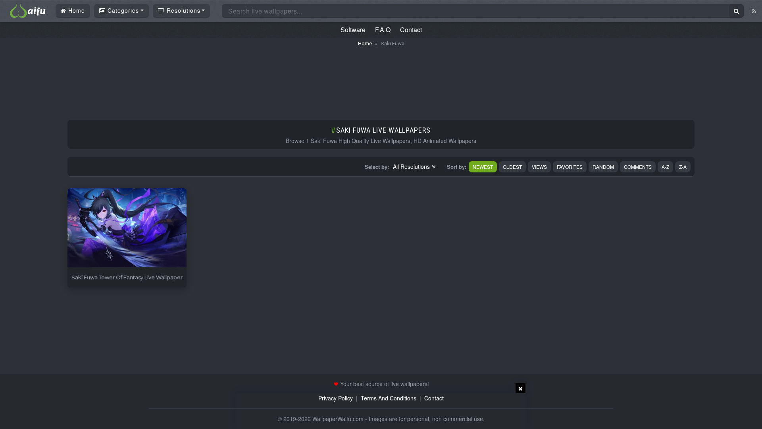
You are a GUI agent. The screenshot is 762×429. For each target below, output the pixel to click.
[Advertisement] (381, 79)
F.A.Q (383, 29)
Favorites (570, 166)
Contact (411, 29)
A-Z (665, 166)
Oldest (512, 166)
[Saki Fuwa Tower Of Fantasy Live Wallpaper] (127, 228)
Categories (122, 10)
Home (75, 10)
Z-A (683, 166)
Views (539, 166)
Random (603, 166)
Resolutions (182, 10)
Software (353, 29)
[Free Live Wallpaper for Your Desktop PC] (28, 10)
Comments (638, 166)
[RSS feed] (754, 11)
